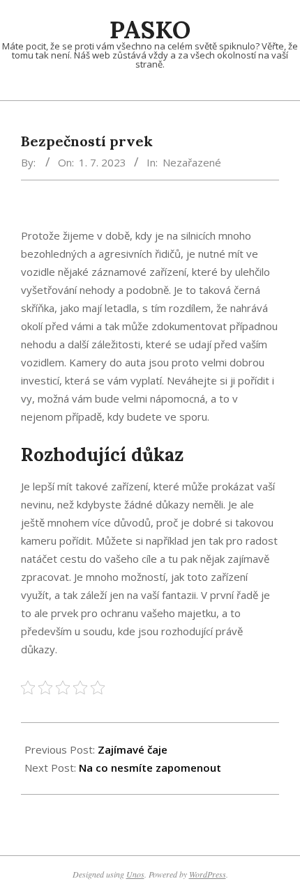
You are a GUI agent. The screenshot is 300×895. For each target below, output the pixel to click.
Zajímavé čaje (132, 749)
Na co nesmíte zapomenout (150, 768)
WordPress (207, 874)
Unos (135, 874)
